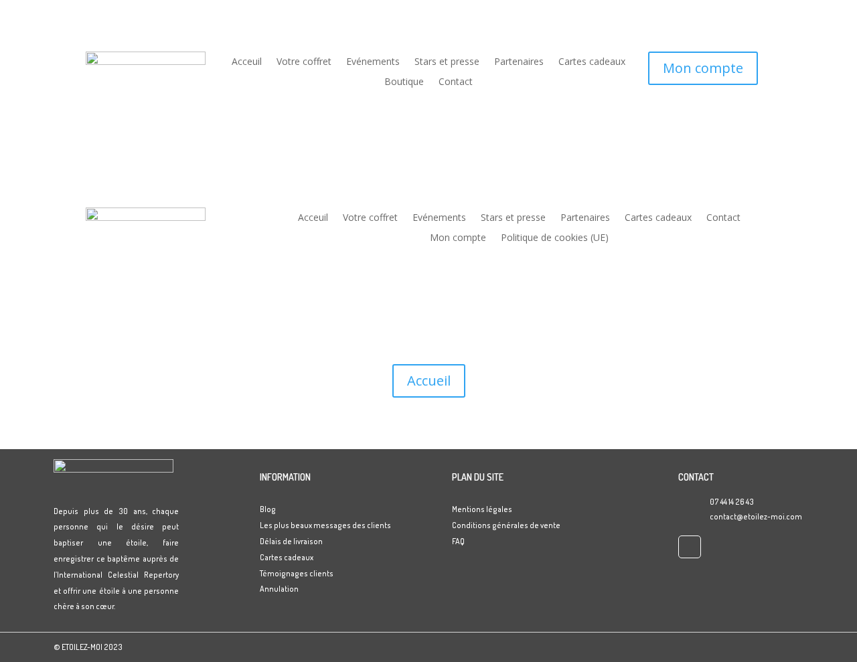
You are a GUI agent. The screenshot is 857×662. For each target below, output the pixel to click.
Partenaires (519, 62)
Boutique (404, 82)
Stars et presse (446, 62)
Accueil (429, 380)
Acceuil (247, 62)
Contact (456, 82)
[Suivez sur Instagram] (689, 546)
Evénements (373, 62)
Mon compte (703, 68)
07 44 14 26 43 (732, 502)
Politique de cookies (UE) (555, 238)
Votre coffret (304, 62)
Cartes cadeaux (591, 62)
